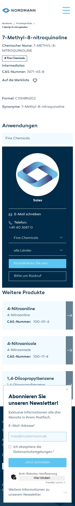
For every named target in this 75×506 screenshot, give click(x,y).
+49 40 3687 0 (21, 228)
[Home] (18, 10)
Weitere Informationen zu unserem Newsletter (29, 492)
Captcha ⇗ (55, 483)
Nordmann (7, 24)
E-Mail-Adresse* (31, 439)
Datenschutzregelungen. (33, 452)
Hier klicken (42, 478)
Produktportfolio (24, 24)
